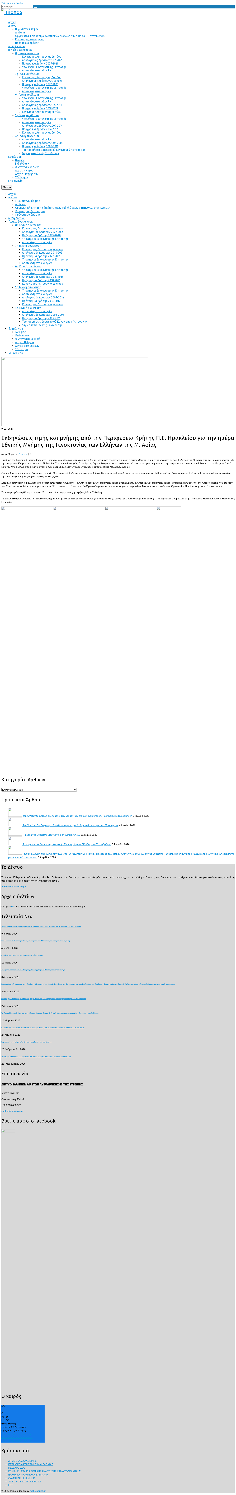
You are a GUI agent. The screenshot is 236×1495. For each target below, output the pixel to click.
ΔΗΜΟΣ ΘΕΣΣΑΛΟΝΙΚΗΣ (22, 1460)
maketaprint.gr (38, 1490)
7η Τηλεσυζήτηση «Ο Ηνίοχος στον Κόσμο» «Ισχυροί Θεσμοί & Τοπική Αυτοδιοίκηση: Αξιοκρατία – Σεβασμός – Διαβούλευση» (50, 1013)
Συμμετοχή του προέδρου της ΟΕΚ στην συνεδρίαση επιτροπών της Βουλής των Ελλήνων (36, 1056)
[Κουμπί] (35, 7)
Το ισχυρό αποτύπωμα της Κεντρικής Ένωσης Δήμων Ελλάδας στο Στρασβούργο (67, 844)
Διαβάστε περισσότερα (13, 886)
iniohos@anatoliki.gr (12, 1111)
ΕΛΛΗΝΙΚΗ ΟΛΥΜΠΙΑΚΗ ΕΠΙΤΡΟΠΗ (28, 1474)
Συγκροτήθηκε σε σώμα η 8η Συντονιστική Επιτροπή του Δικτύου (26, 1042)
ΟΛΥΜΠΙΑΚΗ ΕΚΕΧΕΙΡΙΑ (21, 1478)
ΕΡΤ (10, 1485)
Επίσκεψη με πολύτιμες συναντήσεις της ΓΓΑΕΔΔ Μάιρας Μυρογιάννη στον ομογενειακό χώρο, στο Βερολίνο (43, 999)
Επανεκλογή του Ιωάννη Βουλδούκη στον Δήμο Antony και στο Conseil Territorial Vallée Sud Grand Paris (42, 1027)
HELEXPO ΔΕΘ (16, 1467)
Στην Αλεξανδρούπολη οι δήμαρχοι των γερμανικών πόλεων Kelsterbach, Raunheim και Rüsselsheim (77, 815)
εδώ (13, 906)
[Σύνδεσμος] (118, 11)
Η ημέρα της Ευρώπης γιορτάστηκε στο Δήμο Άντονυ (51, 834)
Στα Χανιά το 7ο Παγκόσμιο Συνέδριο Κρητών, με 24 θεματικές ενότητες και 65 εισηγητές (71, 825)
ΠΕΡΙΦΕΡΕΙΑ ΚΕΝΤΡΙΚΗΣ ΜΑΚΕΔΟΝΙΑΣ (30, 1464)
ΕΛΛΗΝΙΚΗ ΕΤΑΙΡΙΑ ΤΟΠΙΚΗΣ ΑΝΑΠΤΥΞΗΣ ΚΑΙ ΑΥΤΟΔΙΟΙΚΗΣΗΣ (44, 1471)
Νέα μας (23, 454)
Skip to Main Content (12, 3)
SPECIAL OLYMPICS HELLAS (24, 1481)
